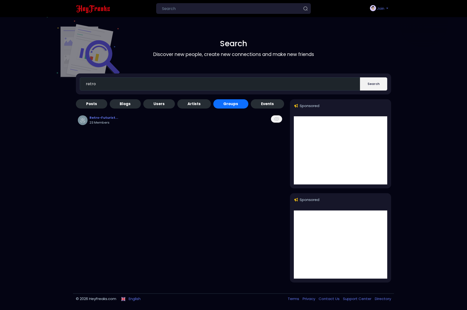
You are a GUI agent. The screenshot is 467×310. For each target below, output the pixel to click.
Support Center (357, 298)
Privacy (309, 298)
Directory (383, 298)
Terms (294, 298)
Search (374, 84)
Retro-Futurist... (104, 117)
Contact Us (330, 298)
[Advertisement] (340, 150)
